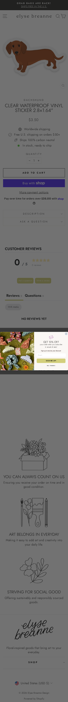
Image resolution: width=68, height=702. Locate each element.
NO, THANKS (51, 365)
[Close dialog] (66, 334)
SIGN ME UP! (51, 360)
